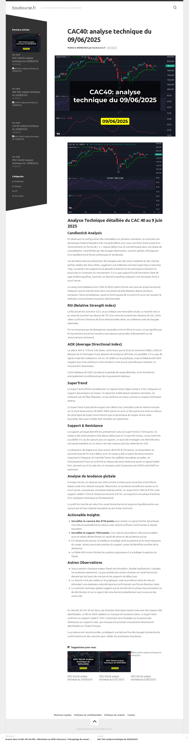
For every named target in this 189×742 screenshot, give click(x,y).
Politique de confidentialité (88, 715)
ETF (16, 191)
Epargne (18, 186)
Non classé (111, 48)
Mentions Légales (62, 715)
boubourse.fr (24, 7)
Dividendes (19, 181)
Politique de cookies (114, 715)
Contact (131, 715)
